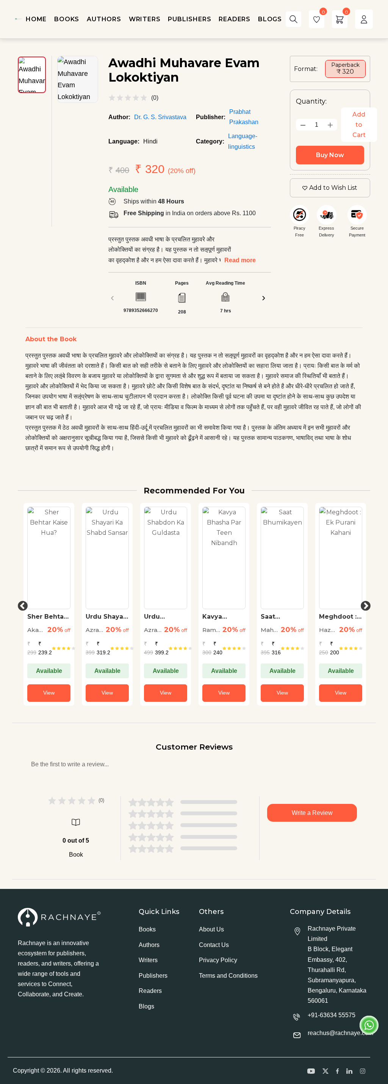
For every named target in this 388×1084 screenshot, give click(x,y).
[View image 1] (32, 75)
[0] (317, 19)
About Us (211, 929)
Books (147, 929)
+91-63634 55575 (331, 1015)
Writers (148, 960)
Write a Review (312, 813)
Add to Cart (359, 125)
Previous (21, 604)
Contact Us (214, 945)
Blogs (146, 1006)
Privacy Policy (218, 960)
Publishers (153, 975)
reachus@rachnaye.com (340, 1033)
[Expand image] (78, 79)
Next (364, 604)
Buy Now (330, 155)
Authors (149, 945)
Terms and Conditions (228, 975)
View (49, 693)
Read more (240, 260)
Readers (150, 991)
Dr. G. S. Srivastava (160, 117)
